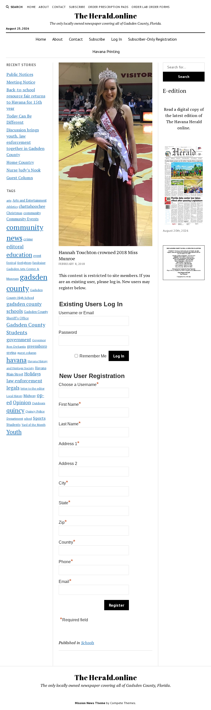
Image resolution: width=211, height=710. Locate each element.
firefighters (24, 263)
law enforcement (24, 381)
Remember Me (93, 356)
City (63, 483)
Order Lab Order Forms (150, 7)
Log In (116, 39)
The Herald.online (105, 16)
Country (67, 542)
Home (31, 7)
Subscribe (77, 7)
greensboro (37, 346)
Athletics (12, 207)
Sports (39, 418)
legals (13, 388)
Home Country (20, 162)
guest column (26, 352)
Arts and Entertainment (30, 200)
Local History (14, 396)
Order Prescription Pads (108, 7)
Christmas (14, 213)
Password (68, 332)
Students (13, 424)
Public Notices (19, 74)
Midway (29, 395)
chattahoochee (32, 206)
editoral (15, 247)
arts (9, 200)
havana (16, 360)
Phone (66, 562)
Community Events (22, 219)
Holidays (32, 374)
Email (65, 581)
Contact (59, 7)
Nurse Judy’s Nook (23, 170)
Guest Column (19, 178)
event (37, 256)
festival (11, 263)
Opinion (22, 402)
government (18, 340)
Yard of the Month (34, 425)
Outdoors (38, 403)
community (32, 213)
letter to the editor (33, 388)
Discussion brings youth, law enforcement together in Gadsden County (25, 142)
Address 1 (69, 444)
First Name (70, 404)
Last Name (70, 424)
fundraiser (39, 263)
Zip (63, 522)
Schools (87, 642)
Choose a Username (79, 384)
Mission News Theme (90, 703)
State (65, 503)
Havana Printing (106, 51)
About (44, 7)
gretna (11, 352)
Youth (14, 432)
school (28, 418)
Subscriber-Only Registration (152, 39)
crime (28, 239)
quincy (15, 410)
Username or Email (76, 313)
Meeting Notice (20, 82)
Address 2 (68, 463)
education (19, 254)
